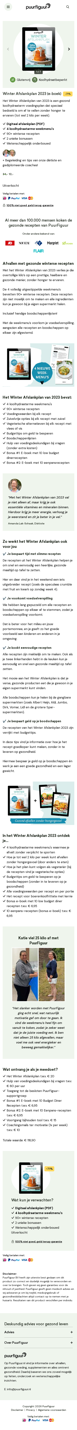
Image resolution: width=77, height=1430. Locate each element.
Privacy (30, 1410)
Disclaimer (17, 1410)
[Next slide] (68, 49)
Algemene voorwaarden (52, 1410)
